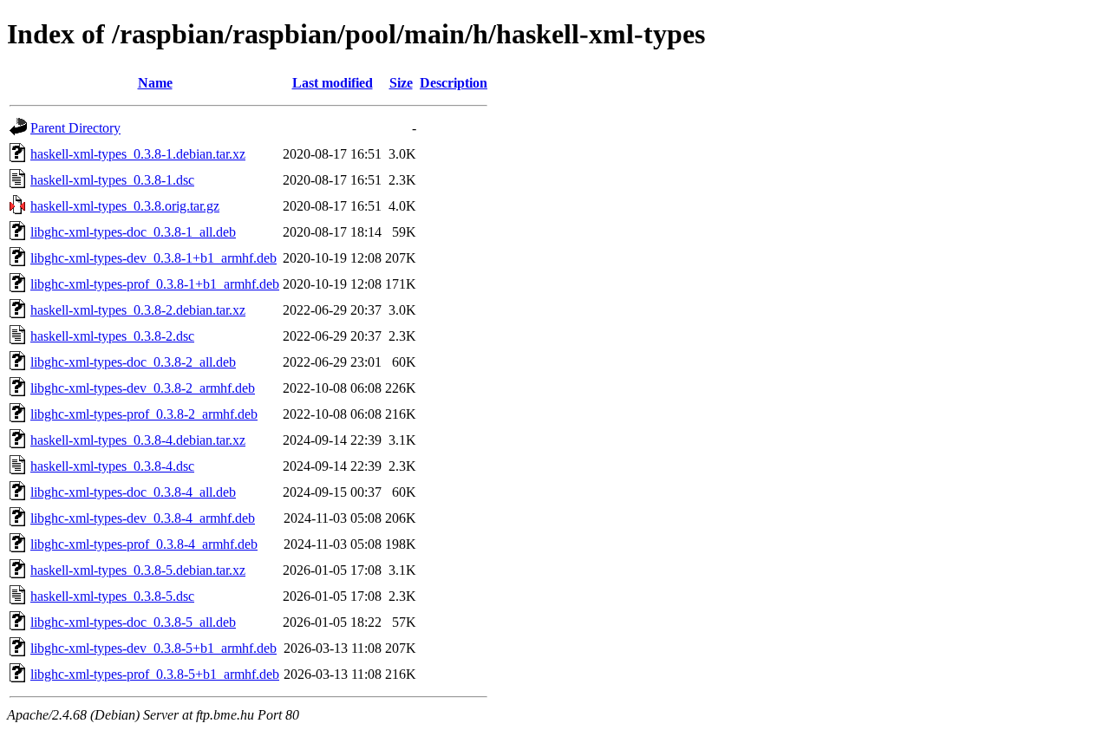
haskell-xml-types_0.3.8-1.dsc (112, 180)
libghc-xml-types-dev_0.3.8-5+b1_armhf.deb (153, 648)
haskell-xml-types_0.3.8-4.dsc (112, 466)
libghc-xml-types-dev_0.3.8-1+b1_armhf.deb (153, 258)
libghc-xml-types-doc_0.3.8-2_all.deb (133, 362)
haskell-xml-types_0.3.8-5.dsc (112, 596)
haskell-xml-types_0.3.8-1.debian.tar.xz (137, 154)
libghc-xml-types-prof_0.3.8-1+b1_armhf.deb (154, 284)
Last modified (332, 82)
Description (453, 82)
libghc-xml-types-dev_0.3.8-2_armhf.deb (142, 388)
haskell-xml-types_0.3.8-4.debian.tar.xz (137, 440)
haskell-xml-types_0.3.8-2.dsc (112, 336)
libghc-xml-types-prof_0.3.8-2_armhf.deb (144, 414)
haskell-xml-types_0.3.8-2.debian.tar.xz (137, 310)
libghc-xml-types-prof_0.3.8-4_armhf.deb (144, 544)
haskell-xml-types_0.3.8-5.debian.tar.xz (137, 570)
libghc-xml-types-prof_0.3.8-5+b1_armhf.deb (154, 674)
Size (401, 82)
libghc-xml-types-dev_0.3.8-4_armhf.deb (142, 518)
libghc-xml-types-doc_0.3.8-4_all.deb (133, 492)
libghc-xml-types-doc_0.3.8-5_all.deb (133, 622)
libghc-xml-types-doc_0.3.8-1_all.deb (133, 232)
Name (155, 82)
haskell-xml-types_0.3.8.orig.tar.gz (124, 206)
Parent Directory (75, 128)
